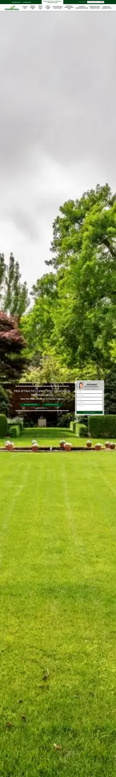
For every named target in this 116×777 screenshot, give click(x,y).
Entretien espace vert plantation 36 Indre (95, 7)
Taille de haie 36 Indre (40, 7)
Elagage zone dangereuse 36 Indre (106, 7)
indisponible (17, 2)
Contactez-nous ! (52, 404)
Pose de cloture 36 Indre (48, 7)
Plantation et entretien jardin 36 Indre (69, 7)
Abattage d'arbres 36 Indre (32, 7)
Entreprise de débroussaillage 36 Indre (82, 7)
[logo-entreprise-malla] (12, 7)
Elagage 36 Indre (25, 7)
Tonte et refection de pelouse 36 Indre (57, 7)
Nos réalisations (30, 404)
